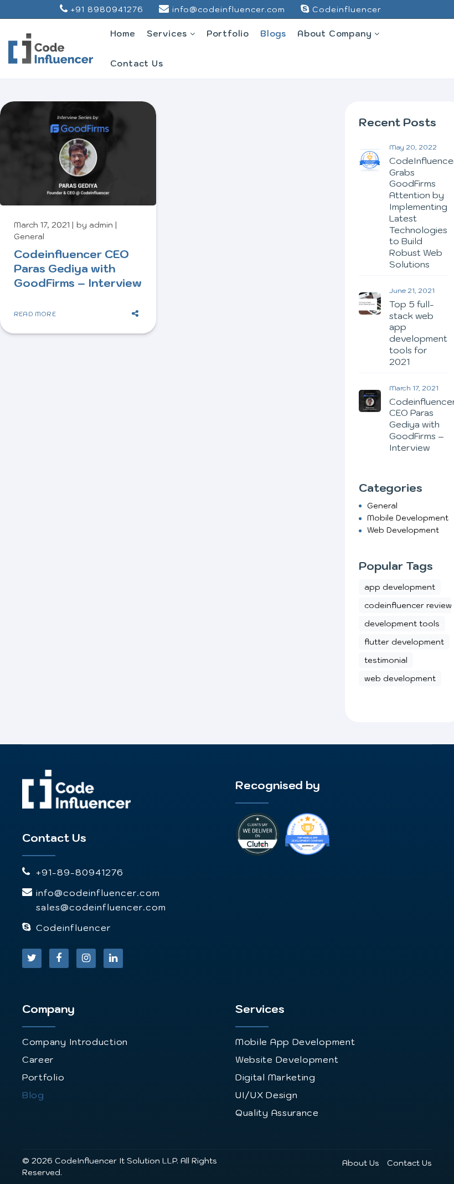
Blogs (273, 33)
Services (168, 33)
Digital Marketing (275, 1077)
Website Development (286, 1059)
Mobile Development (407, 518)
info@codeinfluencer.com (228, 9)
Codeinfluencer (346, 9)
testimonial (385, 660)
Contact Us (136, 63)
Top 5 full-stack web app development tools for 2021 (418, 332)
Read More (35, 314)
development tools (402, 624)
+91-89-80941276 (79, 872)
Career (38, 1059)
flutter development (404, 642)
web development (403, 530)
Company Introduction (75, 1041)
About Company (335, 33)
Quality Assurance (277, 1112)
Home (123, 33)
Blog (33, 1094)
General (29, 236)
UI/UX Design (266, 1094)
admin (101, 225)
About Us (360, 1163)
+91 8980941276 (107, 9)
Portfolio (228, 33)
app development (399, 587)
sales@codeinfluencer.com (101, 907)
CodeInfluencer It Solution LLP (116, 1161)
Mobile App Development (295, 1041)
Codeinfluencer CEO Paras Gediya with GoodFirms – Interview (78, 268)
